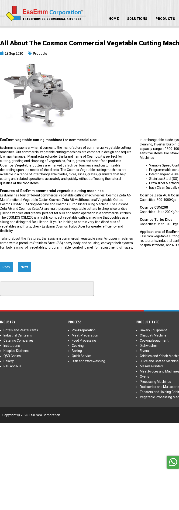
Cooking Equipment (154, 340)
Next (24, 267)
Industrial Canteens (17, 335)
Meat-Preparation (85, 335)
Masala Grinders (152, 366)
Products (165, 19)
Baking (77, 351)
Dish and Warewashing (88, 361)
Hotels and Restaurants (20, 330)
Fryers (144, 351)
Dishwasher (148, 345)
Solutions (137, 19)
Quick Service (82, 356)
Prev (6, 267)
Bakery (8, 361)
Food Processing (84, 340)
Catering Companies (18, 340)
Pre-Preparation (84, 330)
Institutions (11, 345)
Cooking (78, 345)
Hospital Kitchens (16, 351)
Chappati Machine (153, 335)
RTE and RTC (12, 366)
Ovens (144, 376)
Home (114, 19)
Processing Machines (155, 381)
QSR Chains (12, 356)
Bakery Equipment (153, 330)
